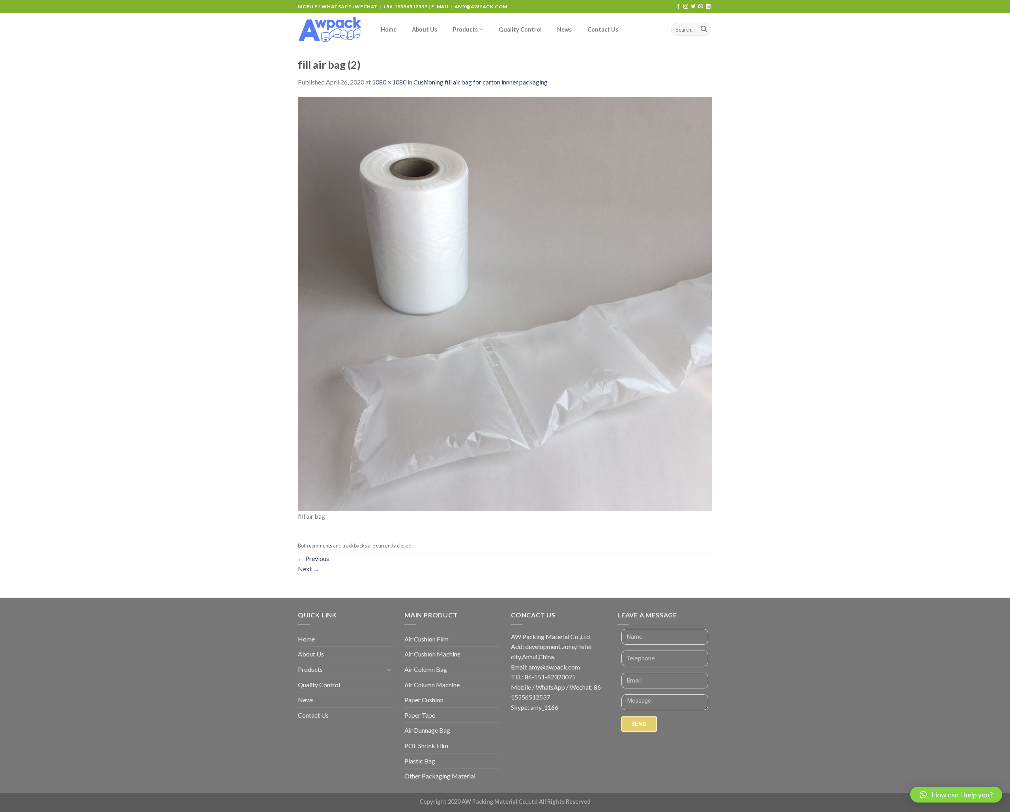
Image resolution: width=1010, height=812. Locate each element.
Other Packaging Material (439, 776)
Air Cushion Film (426, 639)
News (564, 29)
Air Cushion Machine (432, 654)
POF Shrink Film (426, 745)
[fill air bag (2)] (505, 303)
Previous (313, 558)
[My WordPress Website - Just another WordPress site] (331, 29)
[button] (956, 795)
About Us (424, 29)
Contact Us (602, 29)
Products (465, 29)
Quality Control (520, 29)
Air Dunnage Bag (427, 730)
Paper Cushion (423, 699)
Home (389, 29)
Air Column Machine (432, 684)
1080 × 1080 (389, 82)
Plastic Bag (419, 761)
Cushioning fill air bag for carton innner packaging (480, 82)
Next (308, 568)
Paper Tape (419, 715)
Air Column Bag (425, 669)
